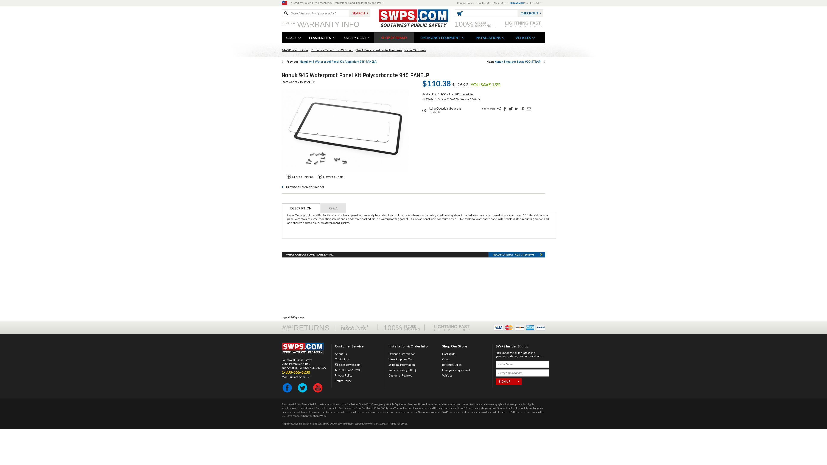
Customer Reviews (400, 375)
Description (300, 208)
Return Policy (343, 381)
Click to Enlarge (302, 176)
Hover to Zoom (333, 176)
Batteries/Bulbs (452, 364)
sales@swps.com (350, 364)
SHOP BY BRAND (394, 38)
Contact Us (483, 3)
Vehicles (447, 375)
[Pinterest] (523, 109)
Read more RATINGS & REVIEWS (514, 254)
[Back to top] (812, 451)
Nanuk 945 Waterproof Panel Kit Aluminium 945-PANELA (331, 61)
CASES (291, 38)
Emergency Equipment (456, 370)
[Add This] (499, 109)
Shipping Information (402, 364)
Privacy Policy (343, 375)
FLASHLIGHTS (320, 38)
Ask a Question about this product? (445, 110)
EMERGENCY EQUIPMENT (440, 38)
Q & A (333, 208)
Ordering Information (402, 354)
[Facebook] (505, 109)
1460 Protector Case (295, 50)
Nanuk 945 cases (415, 50)
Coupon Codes (465, 3)
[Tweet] (511, 109)
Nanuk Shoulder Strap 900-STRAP (514, 61)
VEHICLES (523, 38)
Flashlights (448, 354)
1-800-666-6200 (350, 370)
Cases (446, 359)
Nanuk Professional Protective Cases (379, 50)
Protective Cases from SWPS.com (332, 50)
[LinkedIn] (517, 109)
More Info (467, 94)
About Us (499, 3)
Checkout (530, 13)
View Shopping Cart (401, 359)
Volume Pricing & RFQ (402, 370)
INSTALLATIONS (488, 38)
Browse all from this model (305, 187)
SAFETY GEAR (355, 38)
